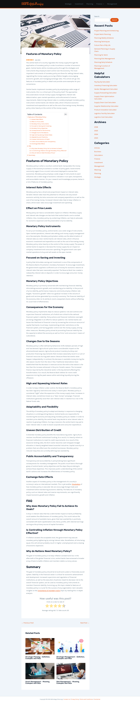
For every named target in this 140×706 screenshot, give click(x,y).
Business (97, 152)
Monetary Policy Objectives (39, 128)
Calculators (98, 155)
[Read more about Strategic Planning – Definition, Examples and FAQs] (39, 646)
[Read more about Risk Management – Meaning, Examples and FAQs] (70, 671)
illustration (76, 484)
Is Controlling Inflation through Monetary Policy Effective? (49, 150)
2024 (96, 134)
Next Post (84, 623)
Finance (99, 4)
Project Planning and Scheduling (106, 31)
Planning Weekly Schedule (104, 38)
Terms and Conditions (86, 699)
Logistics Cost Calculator (103, 117)
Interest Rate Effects (37, 119)
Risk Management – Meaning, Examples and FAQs (67, 682)
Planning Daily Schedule (103, 62)
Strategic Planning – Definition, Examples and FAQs (37, 657)
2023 (96, 138)
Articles (97, 148)
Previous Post (28, 623)
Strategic (68, 4)
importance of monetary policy (49, 591)
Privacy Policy (75, 699)
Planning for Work (101, 55)
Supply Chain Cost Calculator (105, 102)
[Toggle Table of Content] (65, 114)
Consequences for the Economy (40, 130)
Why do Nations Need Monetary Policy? (43, 153)
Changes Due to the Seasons (39, 132)
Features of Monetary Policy (37, 117)
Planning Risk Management (104, 59)
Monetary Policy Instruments (40, 124)
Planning (89, 4)
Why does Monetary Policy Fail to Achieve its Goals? (46, 148)
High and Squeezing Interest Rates (42, 135)
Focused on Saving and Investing (41, 126)
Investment (79, 4)
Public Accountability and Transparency (43, 141)
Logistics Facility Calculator (104, 113)
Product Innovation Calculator (105, 110)
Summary (32, 155)
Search (96, 16)
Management (112, 4)
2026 (96, 127)
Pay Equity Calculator (102, 82)
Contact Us (67, 699)
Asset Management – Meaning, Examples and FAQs (37, 682)
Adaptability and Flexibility (39, 137)
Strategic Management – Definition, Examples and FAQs (70, 657)
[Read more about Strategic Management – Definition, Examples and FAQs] (70, 646)
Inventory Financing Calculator (105, 85)
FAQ (30, 146)
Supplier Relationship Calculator (106, 106)
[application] (103, 4)
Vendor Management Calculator (106, 89)
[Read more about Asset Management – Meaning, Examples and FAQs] (39, 671)
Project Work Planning (102, 34)
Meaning (97, 170)
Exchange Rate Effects (38, 144)
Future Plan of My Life (102, 45)
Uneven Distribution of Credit (41, 139)
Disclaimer (97, 699)
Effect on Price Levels (37, 121)
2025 (96, 131)
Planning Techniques (102, 42)
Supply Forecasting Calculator (105, 93)
